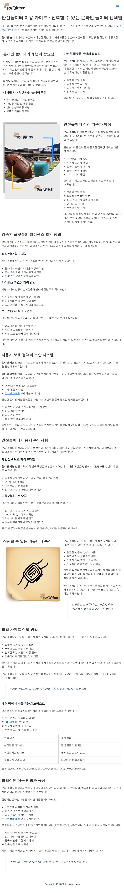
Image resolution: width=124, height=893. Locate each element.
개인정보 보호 (12, 818)
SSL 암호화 (11, 722)
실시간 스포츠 (12, 393)
